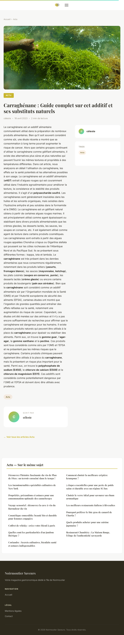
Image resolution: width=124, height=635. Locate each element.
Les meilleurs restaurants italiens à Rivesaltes (90, 505)
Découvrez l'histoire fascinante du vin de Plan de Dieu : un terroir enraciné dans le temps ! (32, 477)
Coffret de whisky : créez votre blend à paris (31, 525)
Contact (9, 616)
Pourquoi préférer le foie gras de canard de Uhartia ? (89, 514)
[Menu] (67, 5)
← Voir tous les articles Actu (19, 436)
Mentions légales (13, 611)
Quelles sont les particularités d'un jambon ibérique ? (31, 534)
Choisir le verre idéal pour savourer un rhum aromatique (90, 497)
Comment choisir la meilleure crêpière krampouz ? (87, 477)
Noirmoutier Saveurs (20, 573)
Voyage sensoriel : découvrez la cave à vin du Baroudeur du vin (31, 507)
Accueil (7, 19)
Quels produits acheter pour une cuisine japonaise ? (87, 524)
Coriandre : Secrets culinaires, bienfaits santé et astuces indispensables (32, 544)
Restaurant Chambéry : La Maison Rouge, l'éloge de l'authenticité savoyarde (88, 534)
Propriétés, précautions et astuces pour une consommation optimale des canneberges (31, 497)
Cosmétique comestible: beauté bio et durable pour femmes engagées (32, 517)
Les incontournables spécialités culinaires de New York (32, 487)
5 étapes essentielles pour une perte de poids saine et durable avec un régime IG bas (90, 487)
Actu (15, 19)
